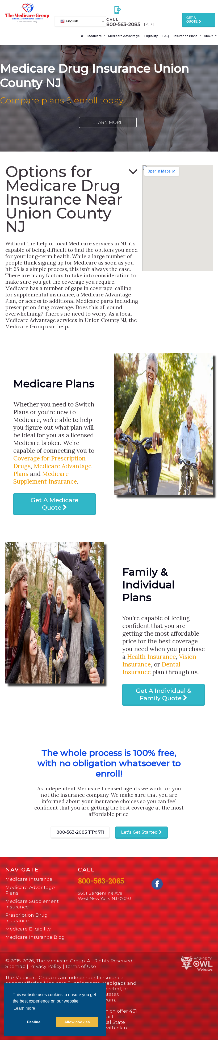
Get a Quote (192, 19)
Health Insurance (151, 656)
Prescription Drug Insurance (26, 917)
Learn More (108, 122)
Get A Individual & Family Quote (163, 694)
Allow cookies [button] (77, 1022)
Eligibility (151, 36)
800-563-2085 (80, 832)
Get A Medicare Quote (54, 503)
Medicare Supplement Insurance (45, 477)
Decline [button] (33, 1022)
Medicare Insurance (28, 879)
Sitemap (15, 966)
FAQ (165, 36)
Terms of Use (80, 966)
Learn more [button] (24, 1008)
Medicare (94, 36)
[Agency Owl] (197, 963)
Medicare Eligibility (28, 929)
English (71, 21)
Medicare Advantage (124, 36)
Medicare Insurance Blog (35, 937)
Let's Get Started (139, 832)
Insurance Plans (185, 36)
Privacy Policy (45, 966)
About (208, 36)
